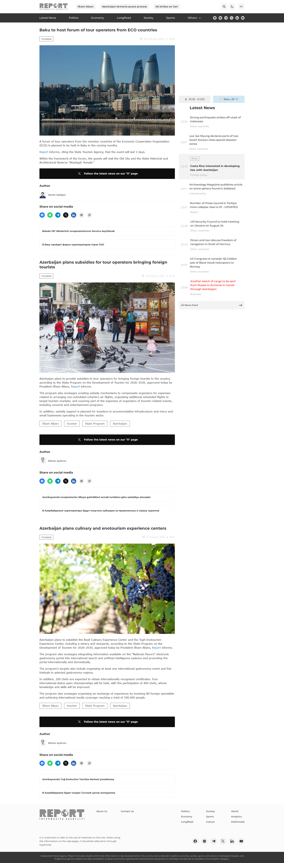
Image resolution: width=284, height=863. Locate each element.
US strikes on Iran (166, 6)
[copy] (89, 215)
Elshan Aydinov (57, 460)
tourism (72, 423)
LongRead (187, 821)
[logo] (53, 6)
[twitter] (231, 18)
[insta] (220, 18)
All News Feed (189, 305)
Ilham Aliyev (86, 6)
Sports (210, 816)
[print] (81, 215)
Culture (210, 821)
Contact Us (127, 811)
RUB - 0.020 (197, 99)
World (234, 811)
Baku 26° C (231, 99)
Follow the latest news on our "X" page (111, 173)
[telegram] (226, 18)
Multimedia (238, 821)
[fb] (215, 18)
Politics (185, 811)
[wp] (50, 215)
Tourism (46, 39)
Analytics (236, 816)
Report (43, 151)
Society (210, 811)
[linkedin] (237, 18)
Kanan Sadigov (57, 194)
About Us (101, 811)
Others (192, 17)
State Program (95, 423)
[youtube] (243, 18)
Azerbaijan (120, 423)
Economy (186, 816)
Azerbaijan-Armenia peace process (124, 6)
